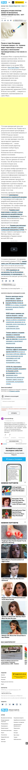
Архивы (3, 675)
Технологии (4, 735)
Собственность (17, 739)
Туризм (15, 737)
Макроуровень (4, 723)
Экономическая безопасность (18, 725)
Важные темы (4, 6)
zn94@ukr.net (19, 695)
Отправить (14, 413)
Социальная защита (18, 717)
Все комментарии (14, 441)
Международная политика (5, 720)
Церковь (3, 739)
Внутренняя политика (6, 717)
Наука (2, 732)
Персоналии (17, 728)
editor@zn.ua (23, 698)
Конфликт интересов (19, 722)
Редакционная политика (7, 681)
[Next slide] (26, 6)
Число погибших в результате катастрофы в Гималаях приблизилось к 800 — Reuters (10, 662)
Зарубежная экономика (19, 720)
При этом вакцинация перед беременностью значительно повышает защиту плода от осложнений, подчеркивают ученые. (16, 375)
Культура (3, 741)
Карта (2, 684)
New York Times (13, 67)
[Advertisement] (14, 111)
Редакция (3, 677)
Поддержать (20, 2)
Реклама (3, 679)
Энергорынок (4, 726)
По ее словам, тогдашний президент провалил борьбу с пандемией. (16, 302)
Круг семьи (16, 735)
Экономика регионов (6, 730)
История (16, 732)
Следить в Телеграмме (15, 459)
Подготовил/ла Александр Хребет (10, 288)
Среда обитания (5, 737)
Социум (16, 730)
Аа (13, 2)
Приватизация (4, 728)
